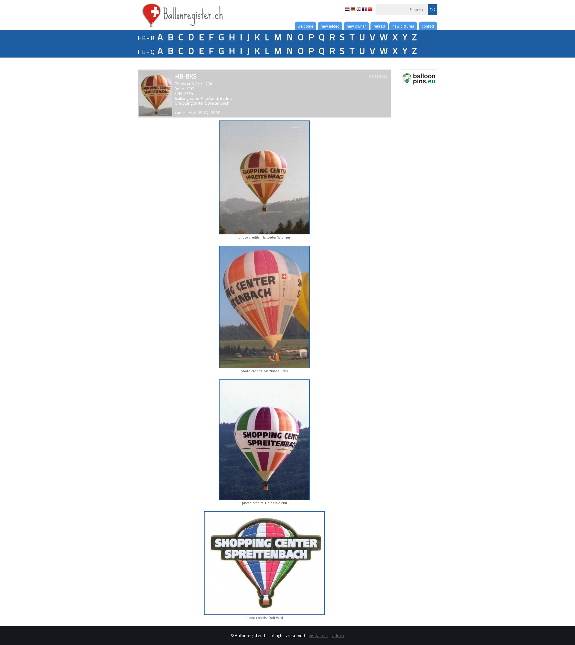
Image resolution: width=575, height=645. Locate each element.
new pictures (403, 26)
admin (338, 635)
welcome (305, 26)
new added (330, 26)
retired (379, 26)
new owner (356, 26)
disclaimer (318, 635)
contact (428, 26)
